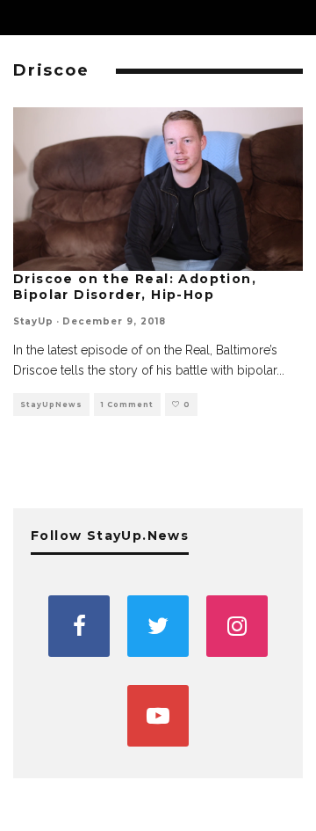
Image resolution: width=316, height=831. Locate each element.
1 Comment (127, 404)
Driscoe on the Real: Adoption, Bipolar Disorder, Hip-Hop (134, 287)
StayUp (33, 321)
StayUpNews (51, 404)
